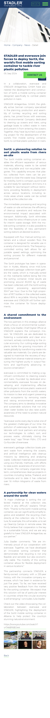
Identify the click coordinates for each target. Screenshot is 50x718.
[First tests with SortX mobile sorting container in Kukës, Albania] (25, 635)
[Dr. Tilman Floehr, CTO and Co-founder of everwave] (39, 644)
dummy (34, 75)
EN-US (35, 4)
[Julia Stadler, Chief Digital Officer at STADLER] (25, 644)
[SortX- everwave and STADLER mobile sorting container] (11, 635)
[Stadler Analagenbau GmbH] (13, 4)
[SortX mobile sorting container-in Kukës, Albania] (11, 644)
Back (6, 655)
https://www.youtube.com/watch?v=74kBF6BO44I (21, 626)
